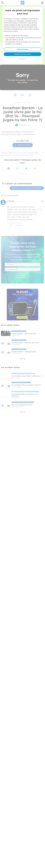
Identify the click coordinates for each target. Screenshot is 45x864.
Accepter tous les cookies (22, 54)
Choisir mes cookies (22, 49)
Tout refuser (22, 59)
